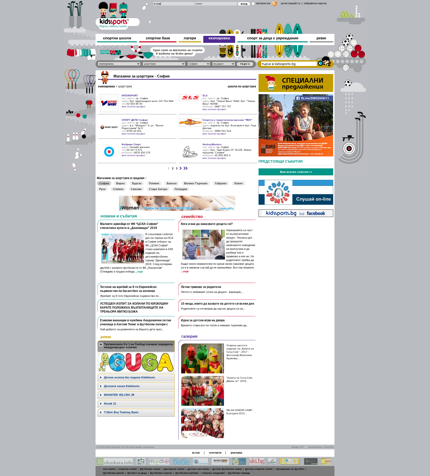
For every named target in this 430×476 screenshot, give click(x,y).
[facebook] (296, 215)
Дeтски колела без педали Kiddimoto (129, 377)
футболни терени (161, 473)
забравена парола (315, 3)
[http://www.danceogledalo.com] (200, 463)
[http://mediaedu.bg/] (159, 463)
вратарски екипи (173, 469)
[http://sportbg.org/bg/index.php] (272, 463)
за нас (196, 452)
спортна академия (213, 473)
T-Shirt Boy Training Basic (121, 412)
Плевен (154, 183)
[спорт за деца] (118, 15)
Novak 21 (110, 403)
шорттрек (125, 86)
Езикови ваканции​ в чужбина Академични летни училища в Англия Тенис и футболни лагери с (135, 322)
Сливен (118, 189)
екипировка (219, 38)
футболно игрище (239, 473)
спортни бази (158, 38)
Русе (102, 189)
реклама (236, 452)
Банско (172, 183)
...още (139, 271)
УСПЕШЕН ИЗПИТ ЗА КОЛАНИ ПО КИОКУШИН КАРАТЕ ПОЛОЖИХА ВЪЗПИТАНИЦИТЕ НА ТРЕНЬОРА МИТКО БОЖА (134, 307)
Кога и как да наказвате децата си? (207, 224)
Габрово (221, 183)
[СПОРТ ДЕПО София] (109, 135)
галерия (189, 336)
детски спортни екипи (258, 469)
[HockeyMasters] (190, 159)
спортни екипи (127, 469)
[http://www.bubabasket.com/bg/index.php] (239, 463)
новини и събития (119, 216)
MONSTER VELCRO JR (119, 394)
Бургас (137, 183)
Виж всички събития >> (296, 171)
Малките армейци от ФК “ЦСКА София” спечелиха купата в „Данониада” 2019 (129, 226)
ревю (321, 38)
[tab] (136, 346)
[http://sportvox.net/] (220, 463)
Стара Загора (158, 189)
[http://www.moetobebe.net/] (181, 463)
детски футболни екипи (227, 469)
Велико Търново (196, 183)
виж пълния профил (133, 106)
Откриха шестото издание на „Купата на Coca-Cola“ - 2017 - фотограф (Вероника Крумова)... (240, 352)
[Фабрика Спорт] (109, 159)
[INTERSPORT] (109, 111)
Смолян (136, 189)
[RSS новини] (274, 4)
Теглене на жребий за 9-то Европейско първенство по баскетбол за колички (128, 289)
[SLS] (190, 99)
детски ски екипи (198, 469)
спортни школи (117, 38)
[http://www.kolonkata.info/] (115, 463)
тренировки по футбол (290, 469)
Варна (120, 183)
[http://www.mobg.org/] (290, 463)
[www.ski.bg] (257, 463)
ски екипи (109, 469)
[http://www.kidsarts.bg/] (141, 463)
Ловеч (238, 183)
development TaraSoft (320, 447)
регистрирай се (290, 3)
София (104, 183)
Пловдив (181, 189)
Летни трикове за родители (201, 287)
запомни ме (263, 3)
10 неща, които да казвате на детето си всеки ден (217, 303)
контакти (215, 452)
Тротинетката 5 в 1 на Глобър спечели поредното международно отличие (138, 346)
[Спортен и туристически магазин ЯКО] (190, 125)
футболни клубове (187, 473)
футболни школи (113, 473)
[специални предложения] (296, 90)
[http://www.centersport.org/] (311, 463)
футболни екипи (150, 469)
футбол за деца (137, 473)
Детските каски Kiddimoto (122, 386)
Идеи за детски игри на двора (203, 320)
